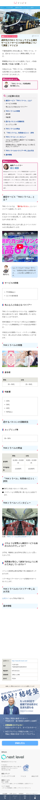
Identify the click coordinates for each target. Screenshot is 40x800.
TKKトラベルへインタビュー (16, 137)
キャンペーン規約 (7, 783)
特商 (15, 788)
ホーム (2, 7)
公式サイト (6, 598)
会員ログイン (28, 783)
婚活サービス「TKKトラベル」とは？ (19, 100)
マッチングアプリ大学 (8, 776)
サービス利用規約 (19, 783)
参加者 (8, 114)
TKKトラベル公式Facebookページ (19, 536)
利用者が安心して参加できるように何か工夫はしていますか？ (20, 145)
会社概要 (5, 793)
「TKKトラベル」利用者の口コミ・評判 (20, 133)
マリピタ (23, 776)
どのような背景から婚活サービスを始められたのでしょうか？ (20, 140)
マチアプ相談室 (5, 786)
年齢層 (8, 117)
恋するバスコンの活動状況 (15, 121)
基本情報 (9, 155)
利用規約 (21, 793)
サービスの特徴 (11, 103)
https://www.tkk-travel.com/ (19, 661)
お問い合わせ (13, 793)
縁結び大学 (35, 776)
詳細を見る (20, 743)
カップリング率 (11, 124)
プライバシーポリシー (24, 788)
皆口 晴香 (14, 168)
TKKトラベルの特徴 (13, 111)
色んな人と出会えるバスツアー (16, 107)
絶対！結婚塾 (4, 782)
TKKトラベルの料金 (13, 129)
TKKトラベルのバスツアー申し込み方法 (20, 150)
